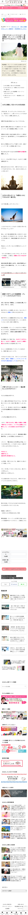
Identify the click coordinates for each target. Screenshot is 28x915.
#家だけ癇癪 (23, 27)
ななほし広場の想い (7, 904)
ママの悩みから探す (18, 578)
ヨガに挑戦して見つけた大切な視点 (12, 85)
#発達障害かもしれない (21, 29)
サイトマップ (21, 908)
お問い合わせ (21, 904)
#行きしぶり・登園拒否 (7, 29)
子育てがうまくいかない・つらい (9, 576)
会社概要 (7, 908)
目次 (12, 82)
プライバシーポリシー (7, 906)
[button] (25, 686)
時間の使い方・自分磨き (7, 578)
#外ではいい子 (15, 27)
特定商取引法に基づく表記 (21, 906)
